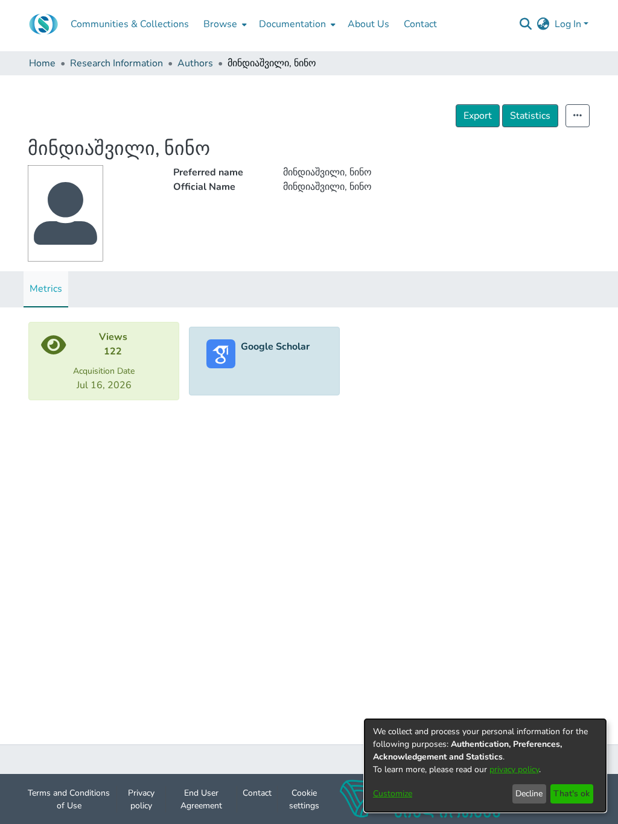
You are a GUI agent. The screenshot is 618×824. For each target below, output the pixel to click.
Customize (392, 793)
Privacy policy (141, 799)
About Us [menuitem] (368, 24)
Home (42, 63)
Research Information (116, 63)
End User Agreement (201, 799)
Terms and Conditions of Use (69, 799)
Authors (195, 63)
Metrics (46, 288)
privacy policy (514, 769)
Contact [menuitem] (420, 24)
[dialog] (485, 765)
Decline (529, 793)
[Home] (43, 24)
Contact (257, 793)
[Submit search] (526, 24)
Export (478, 115)
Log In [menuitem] (568, 24)
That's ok (571, 793)
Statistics (530, 115)
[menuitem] (224, 24)
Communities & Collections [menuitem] (130, 24)
